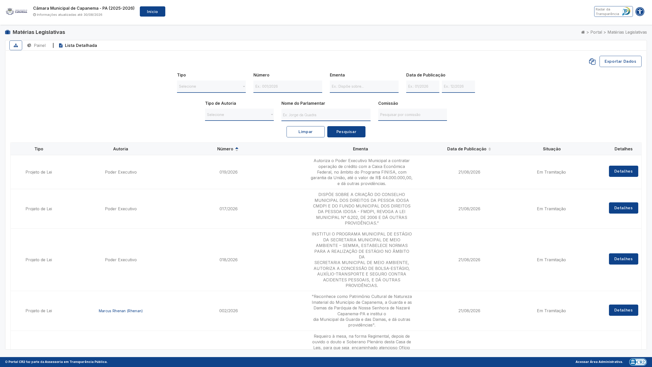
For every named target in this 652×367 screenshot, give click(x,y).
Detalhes (623, 171)
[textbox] (327, 115)
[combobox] (326, 114)
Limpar (305, 131)
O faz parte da (56, 362)
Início (152, 11)
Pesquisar (346, 131)
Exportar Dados (620, 61)
